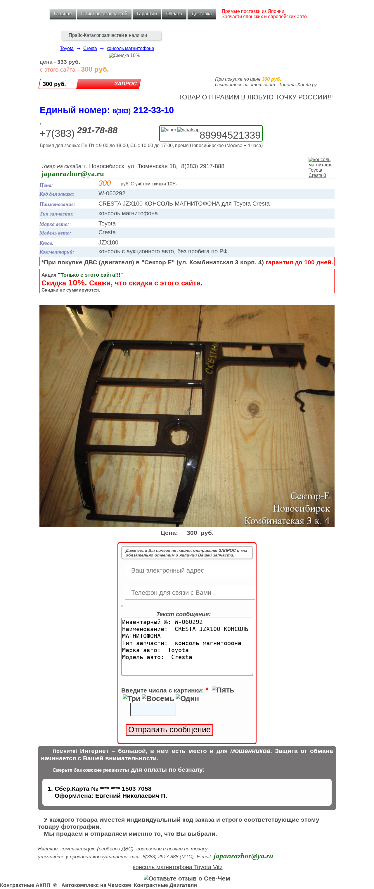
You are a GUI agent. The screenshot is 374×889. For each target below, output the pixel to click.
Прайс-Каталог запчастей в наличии (108, 35)
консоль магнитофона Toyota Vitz (178, 867)
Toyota (67, 48)
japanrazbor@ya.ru (72, 174)
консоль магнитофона (130, 48)
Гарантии (147, 13)
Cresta (90, 48)
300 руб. (54, 84)
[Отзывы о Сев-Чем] (187, 878)
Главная (63, 13)
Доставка (202, 13)
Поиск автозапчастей (104, 13)
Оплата (174, 13)
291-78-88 (97, 130)
